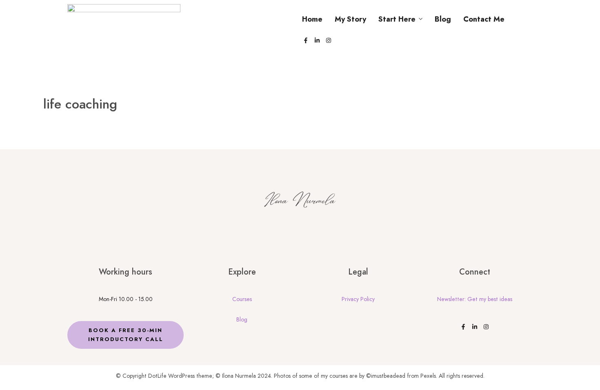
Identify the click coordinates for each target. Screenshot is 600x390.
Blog (443, 19)
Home (312, 19)
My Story (350, 19)
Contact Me (483, 19)
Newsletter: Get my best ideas (474, 299)
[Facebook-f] (305, 40)
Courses (242, 299)
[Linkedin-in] (317, 40)
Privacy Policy (358, 299)
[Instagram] (328, 40)
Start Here (397, 19)
